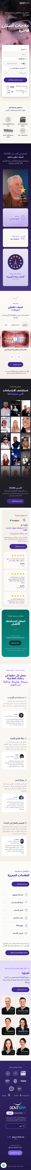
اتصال (10, 1113)
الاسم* (23, 49)
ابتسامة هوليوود (15, 325)
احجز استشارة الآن (17, 501)
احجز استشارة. (17, 364)
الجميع (25, 325)
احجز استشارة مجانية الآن (15, 79)
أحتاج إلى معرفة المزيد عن (17, 68)
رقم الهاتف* (21, 59)
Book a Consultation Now (19, 952)
